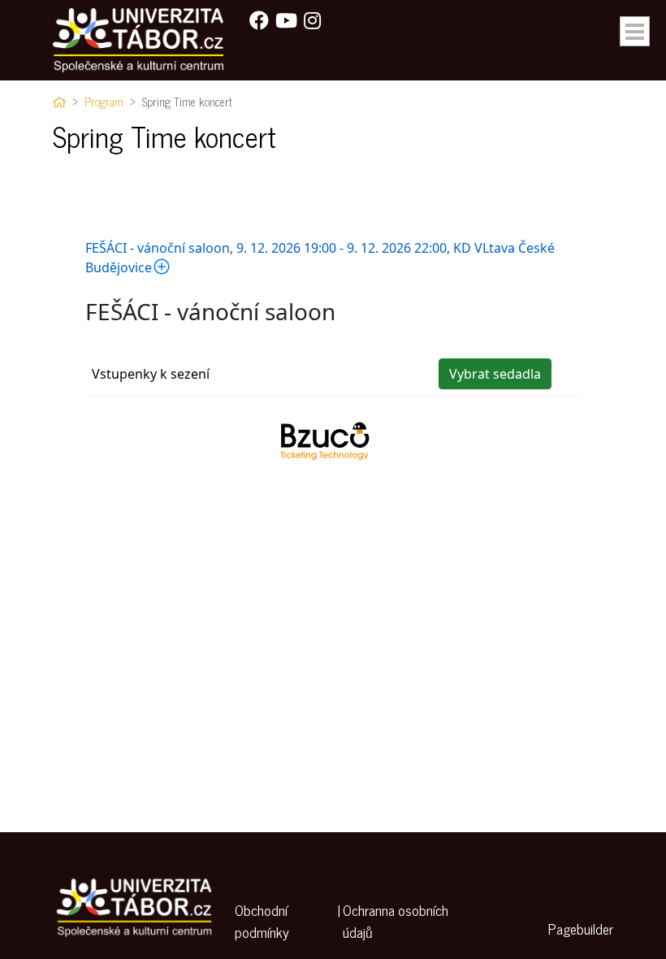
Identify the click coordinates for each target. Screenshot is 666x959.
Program (103, 101)
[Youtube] (286, 19)
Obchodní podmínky (262, 921)
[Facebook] (259, 19)
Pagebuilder (580, 928)
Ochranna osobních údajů (395, 921)
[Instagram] (312, 19)
